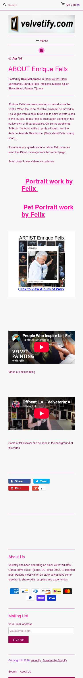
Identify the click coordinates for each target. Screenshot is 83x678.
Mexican (46, 83)
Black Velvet (51, 79)
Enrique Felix (31, 83)
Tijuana (38, 88)
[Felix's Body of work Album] (41, 296)
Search (12, 671)
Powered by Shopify (55, 660)
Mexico (56, 83)
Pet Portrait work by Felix (48, 210)
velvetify (36, 660)
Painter (28, 88)
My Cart (73, 4)
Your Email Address (20, 624)
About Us (25, 671)
